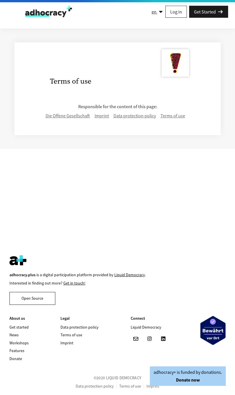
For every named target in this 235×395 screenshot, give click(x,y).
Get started (19, 327)
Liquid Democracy (129, 274)
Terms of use (172, 115)
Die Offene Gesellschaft (68, 115)
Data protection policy (134, 115)
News (14, 334)
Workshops (19, 342)
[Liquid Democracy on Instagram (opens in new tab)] (149, 339)
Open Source (32, 298)
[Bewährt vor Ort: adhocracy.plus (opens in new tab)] (213, 330)
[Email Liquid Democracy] (136, 339)
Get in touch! (74, 283)
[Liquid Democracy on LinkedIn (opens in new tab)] (163, 339)
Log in (176, 12)
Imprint (102, 115)
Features (16, 350)
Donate (15, 358)
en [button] (154, 12)
